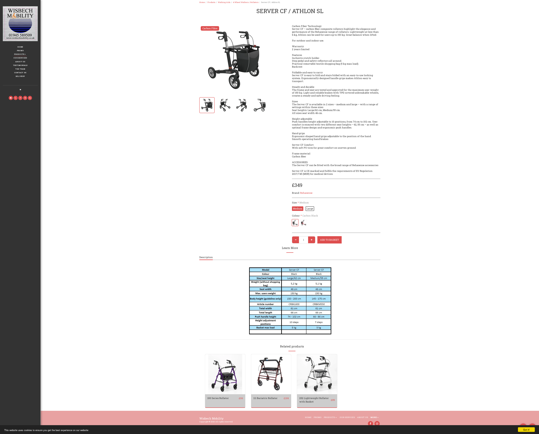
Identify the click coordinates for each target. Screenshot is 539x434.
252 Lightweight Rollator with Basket (314, 400)
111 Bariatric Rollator (265, 398)
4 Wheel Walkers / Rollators (246, 2)
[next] (265, 60)
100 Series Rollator (218, 398)
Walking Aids (224, 2)
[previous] (204, 60)
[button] (20, 89)
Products (211, 2)
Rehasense (306, 192)
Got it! (526, 429)
